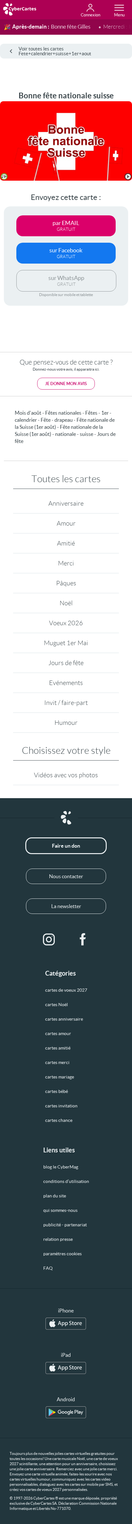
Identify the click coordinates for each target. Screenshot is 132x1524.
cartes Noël (56, 1004)
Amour (66, 523)
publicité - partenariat (65, 1224)
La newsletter (66, 906)
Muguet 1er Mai (66, 642)
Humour (66, 722)
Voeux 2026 (66, 623)
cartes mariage (59, 1076)
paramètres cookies (62, 1253)
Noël (66, 603)
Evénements (66, 682)
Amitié (66, 543)
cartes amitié (57, 1048)
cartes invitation (61, 1105)
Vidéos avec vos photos (66, 775)
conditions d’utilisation (66, 1181)
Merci (66, 563)
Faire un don (66, 846)
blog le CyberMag (60, 1166)
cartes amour (58, 1033)
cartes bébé (56, 1091)
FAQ (48, 1268)
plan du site (54, 1195)
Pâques (66, 583)
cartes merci (57, 1062)
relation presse (58, 1239)
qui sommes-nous (60, 1210)
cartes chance (58, 1120)
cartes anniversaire (64, 1019)
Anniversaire (66, 503)
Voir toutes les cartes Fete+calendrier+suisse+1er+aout (55, 51)
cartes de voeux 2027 (66, 990)
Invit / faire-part (66, 702)
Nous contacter (66, 876)
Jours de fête (66, 662)
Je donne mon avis (66, 383)
